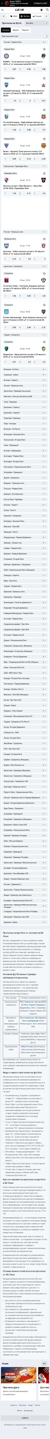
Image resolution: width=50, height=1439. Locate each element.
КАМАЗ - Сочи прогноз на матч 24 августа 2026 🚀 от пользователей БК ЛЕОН (22, 63)
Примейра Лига (10, 173)
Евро (38, 1034)
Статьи (37, 1405)
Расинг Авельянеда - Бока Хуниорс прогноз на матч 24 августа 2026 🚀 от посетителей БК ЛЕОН (24, 320)
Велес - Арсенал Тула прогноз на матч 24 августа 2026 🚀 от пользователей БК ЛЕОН (23, 152)
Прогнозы (22, 1405)
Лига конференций (30, 1021)
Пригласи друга (11, 1387)
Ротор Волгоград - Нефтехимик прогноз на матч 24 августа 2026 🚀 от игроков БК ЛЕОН (24, 123)
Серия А (32, 1005)
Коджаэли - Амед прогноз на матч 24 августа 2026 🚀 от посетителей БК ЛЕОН (24, 355)
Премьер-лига (10, 239)
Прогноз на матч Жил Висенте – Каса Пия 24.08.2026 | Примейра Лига (22, 187)
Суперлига (8, 273)
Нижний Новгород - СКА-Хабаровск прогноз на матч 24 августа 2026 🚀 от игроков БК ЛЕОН (23, 93)
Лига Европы (40, 1018)
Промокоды (28, 1411)
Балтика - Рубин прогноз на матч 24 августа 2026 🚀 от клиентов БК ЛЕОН (24, 252)
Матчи (19, 1411)
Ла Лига (24, 1005)
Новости (13, 1405)
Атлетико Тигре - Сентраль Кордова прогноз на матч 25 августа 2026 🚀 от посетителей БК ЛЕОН (24, 288)
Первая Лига (9, 49)
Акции (30, 1405)
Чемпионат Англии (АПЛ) (35, 1002)
